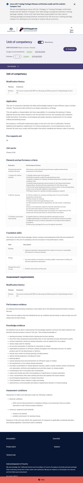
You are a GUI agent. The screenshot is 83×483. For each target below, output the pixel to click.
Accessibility (10, 438)
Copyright (56, 438)
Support (57, 446)
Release (9, 56)
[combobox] (17, 56)
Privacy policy (11, 446)
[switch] (41, 42)
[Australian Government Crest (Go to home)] (11, 29)
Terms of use (11, 455)
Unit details (13, 66)
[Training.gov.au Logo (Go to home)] (27, 29)
